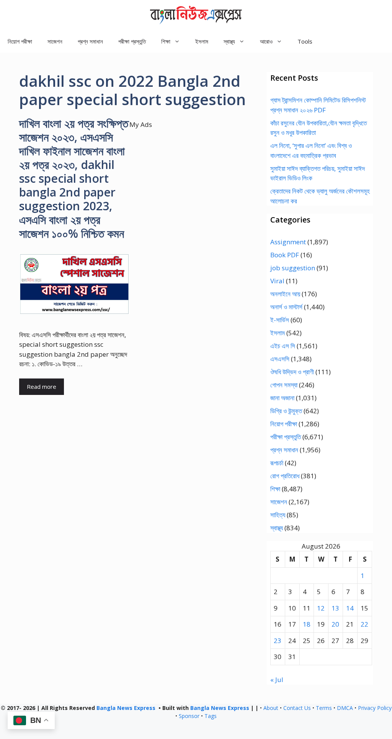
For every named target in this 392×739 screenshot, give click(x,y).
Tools (304, 41)
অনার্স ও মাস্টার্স (286, 306)
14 (350, 608)
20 (335, 624)
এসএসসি (279, 358)
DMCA (345, 707)
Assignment (288, 241)
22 (364, 624)
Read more (41, 386)
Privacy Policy (375, 707)
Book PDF (284, 254)
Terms (324, 707)
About (270, 707)
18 (306, 624)
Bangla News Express (125, 707)
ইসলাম (201, 41)
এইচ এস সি (282, 345)
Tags (210, 716)
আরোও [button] (266, 41)
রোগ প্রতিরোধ (284, 475)
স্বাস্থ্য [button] (229, 41)
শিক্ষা (275, 488)
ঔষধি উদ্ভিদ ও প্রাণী (292, 371)
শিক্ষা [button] (165, 41)
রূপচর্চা (276, 462)
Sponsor (189, 716)
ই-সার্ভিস (279, 319)
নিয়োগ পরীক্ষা (20, 41)
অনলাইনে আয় (285, 293)
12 (321, 608)
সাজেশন (54, 41)
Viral (277, 280)
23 (277, 640)
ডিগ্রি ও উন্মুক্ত (286, 410)
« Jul (276, 679)
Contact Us (297, 707)
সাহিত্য (277, 514)
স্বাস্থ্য (276, 527)
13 (335, 608)
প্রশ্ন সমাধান (90, 41)
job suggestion (292, 267)
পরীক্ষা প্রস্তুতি (132, 41)
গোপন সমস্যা (283, 384)
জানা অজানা (282, 397)
